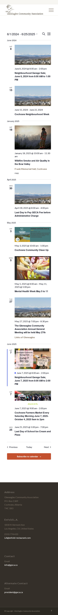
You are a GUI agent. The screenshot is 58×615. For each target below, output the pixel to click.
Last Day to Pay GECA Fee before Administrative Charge (33, 214)
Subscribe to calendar (27, 456)
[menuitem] (50, 10)
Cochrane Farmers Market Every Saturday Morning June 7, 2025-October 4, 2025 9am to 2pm (32, 416)
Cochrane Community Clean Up (32, 250)
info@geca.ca (10, 565)
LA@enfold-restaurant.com (17, 537)
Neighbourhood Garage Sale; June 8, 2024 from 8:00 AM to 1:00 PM (32, 76)
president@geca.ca (13, 592)
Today (29, 447)
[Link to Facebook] (51, 611)
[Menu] (50, 10)
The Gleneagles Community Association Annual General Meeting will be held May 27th (30, 329)
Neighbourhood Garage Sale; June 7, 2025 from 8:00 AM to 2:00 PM (32, 381)
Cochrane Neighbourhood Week (32, 114)
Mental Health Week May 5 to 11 (31, 291)
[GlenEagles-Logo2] (24, 10)
